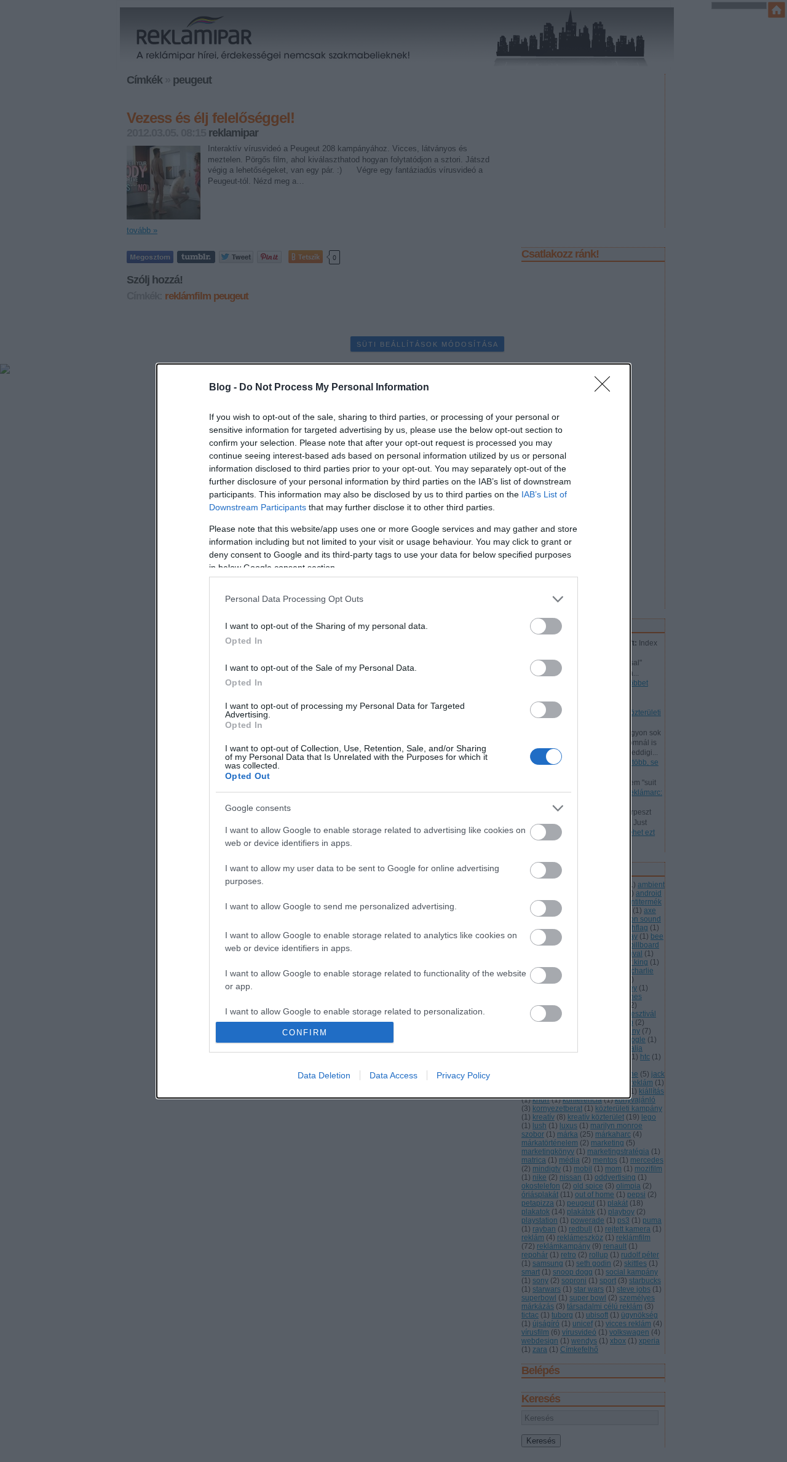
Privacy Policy (463, 1075)
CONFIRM (305, 1032)
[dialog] (393, 731)
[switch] (546, 626)
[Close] (606, 388)
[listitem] (393, 599)
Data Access (393, 1075)
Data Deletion (324, 1075)
